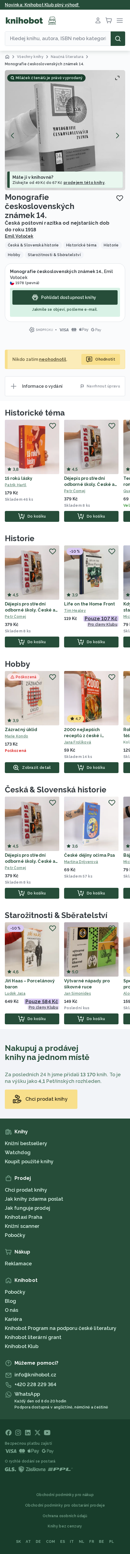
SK (18, 1542)
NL (82, 1542)
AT (28, 1542)
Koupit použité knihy (29, 1161)
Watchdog (18, 1152)
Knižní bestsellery (26, 1143)
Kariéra (13, 1319)
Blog (10, 1301)
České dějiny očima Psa (89, 855)
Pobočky (15, 1235)
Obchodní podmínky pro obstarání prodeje (65, 1505)
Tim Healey (75, 610)
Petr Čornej (74, 491)
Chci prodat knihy (26, 1190)
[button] (65, 130)
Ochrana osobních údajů (65, 1516)
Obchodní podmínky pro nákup (65, 1495)
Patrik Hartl (16, 485)
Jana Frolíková (77, 742)
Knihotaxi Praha (24, 1217)
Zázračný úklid (21, 729)
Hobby (17, 664)
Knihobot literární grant (33, 1337)
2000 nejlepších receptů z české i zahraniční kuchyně (85, 735)
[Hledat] (118, 38)
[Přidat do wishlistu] (119, 198)
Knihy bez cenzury (65, 1526)
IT (72, 1542)
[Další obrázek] (117, 135)
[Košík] (108, 20)
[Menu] (119, 20)
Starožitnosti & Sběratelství (56, 915)
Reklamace (18, 1264)
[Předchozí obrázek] (12, 135)
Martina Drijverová (81, 862)
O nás (11, 1310)
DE (38, 1542)
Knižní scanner (22, 1226)
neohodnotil (52, 359)
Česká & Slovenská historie (55, 789)
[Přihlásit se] (98, 20)
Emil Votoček (19, 236)
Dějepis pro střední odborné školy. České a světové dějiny (89, 484)
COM (50, 1542)
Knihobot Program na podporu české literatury (60, 1328)
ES (62, 1542)
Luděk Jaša (15, 993)
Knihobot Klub (21, 1346)
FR (91, 1542)
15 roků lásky (18, 478)
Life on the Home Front (89, 604)
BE (101, 1542)
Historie (19, 538)
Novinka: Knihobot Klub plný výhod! (42, 4)
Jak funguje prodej (27, 1208)
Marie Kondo (16, 736)
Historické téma (35, 412)
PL (111, 1542)
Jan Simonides (77, 993)
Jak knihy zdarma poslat (34, 1199)
